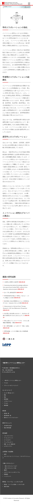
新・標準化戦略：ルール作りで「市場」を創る (16, 326)
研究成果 (4, 433)
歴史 (5, 394)
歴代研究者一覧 (7, 415)
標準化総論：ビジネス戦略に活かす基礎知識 (16, 331)
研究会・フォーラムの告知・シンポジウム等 (14, 484)
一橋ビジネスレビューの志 (10, 468)
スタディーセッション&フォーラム (12, 472)
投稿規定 (6, 474)
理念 (5, 397)
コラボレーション (8, 401)
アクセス (6, 382)
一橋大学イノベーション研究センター (12, 380)
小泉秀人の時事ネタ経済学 (11, 282)
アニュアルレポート (8, 442)
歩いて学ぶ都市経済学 (10, 292)
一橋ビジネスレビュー (8, 463)
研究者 (4, 410)
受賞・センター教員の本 (9, 444)
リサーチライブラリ (8, 435)
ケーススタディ (7, 439)
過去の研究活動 (7, 427)
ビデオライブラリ (8, 446)
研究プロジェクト (7, 423)
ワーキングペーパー (8, 437)
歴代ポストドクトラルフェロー (11, 417)
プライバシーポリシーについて (11, 385)
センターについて (7, 390)
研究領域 (6, 399)
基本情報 (6, 405)
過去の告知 (6, 486)
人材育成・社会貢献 (7, 451)
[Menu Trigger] (29, 3)
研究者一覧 (6, 413)
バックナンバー (7, 476)
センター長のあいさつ (9, 392)
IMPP (5, 454)
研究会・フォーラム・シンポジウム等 (12, 481)
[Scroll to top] (30, 501)
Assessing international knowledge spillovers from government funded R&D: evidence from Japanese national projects (15, 287)
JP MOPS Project (8, 425)
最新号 (5, 470)
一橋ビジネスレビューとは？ (10, 466)
